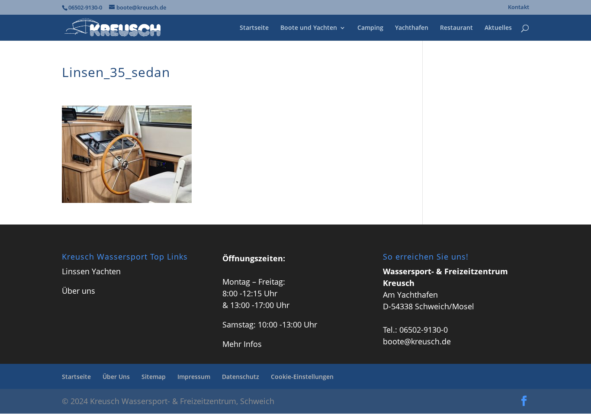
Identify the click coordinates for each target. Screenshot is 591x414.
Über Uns (116, 376)
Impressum (193, 376)
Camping (370, 28)
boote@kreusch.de (417, 341)
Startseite (254, 28)
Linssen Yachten (91, 271)
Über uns (78, 291)
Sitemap (153, 376)
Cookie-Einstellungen (302, 376)
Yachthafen (411, 28)
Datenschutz (240, 376)
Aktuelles (498, 28)
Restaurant (456, 28)
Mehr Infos (242, 344)
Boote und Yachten (308, 28)
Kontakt (518, 7)
